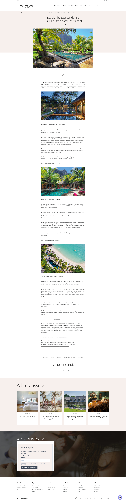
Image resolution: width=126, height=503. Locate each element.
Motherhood (78, 6)
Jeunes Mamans (66, 486)
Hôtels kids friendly (21, 486)
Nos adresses (57, 6)
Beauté (49, 483)
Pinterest (106, 1)
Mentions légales (89, 499)
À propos (82, 499)
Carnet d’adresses (51, 486)
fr (17, 1)
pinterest (63, 370)
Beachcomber (62, 337)
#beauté (52, 357)
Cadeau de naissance (37, 486)
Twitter (108, 1)
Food (79, 491)
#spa (74, 357)
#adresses (45, 357)
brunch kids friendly (21, 488)
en (18, 1)
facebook (59, 370)
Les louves (22, 498)
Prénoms (65, 489)
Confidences (66, 488)
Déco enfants (35, 488)
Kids (85, 6)
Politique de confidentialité (100, 499)
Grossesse (65, 491)
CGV (108, 499)
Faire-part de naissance (37, 489)
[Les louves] (26, 6)
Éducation (80, 488)
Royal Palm (57, 319)
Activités (80, 486)
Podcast (90, 6)
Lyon (18, 489)
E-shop (96, 6)
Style (64, 6)
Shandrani (57, 163)
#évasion (59, 357)
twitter (68, 370)
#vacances (80, 357)
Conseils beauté (51, 488)
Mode (33, 491)
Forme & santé (51, 489)
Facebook (103, 1)
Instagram (105, 1)
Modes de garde (82, 489)
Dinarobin (57, 240)
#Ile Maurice (67, 357)
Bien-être (70, 6)
